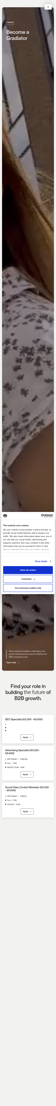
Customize (26, 579)
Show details (41, 561)
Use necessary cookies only (28, 588)
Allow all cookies (28, 570)
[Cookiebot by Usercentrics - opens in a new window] (41, 516)
